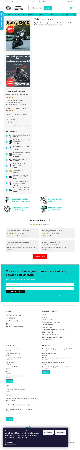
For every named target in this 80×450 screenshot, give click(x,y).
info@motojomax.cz (14, 315)
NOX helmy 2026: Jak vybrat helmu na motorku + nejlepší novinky (21, 399)
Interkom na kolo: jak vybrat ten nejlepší (18, 405)
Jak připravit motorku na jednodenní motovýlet (56, 358)
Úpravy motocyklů (47, 332)
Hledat (47, 8)
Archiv (9, 381)
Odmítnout (48, 432)
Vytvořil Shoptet (70, 442)
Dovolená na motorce (12, 394)
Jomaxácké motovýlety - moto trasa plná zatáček (57, 349)
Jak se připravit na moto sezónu (15, 414)
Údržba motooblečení (12, 367)
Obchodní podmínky (48, 324)
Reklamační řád (47, 327)
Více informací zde (20, 437)
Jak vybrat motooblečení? (13, 358)
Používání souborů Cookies (50, 334)
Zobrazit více (40, 256)
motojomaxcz (12, 324)
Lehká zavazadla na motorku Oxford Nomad (19, 409)
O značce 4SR (10, 371)
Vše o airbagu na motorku (14, 376)
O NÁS (33, 1)
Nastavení (10, 442)
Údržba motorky (10, 362)
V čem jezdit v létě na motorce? (15, 389)
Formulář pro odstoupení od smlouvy (53, 329)
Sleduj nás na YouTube (15, 326)
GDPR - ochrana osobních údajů (52, 337)
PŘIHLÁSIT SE (16, 292)
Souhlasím (60, 432)
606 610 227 (12, 318)
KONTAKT (42, 1)
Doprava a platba (47, 319)
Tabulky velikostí (47, 339)
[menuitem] (12, 14)
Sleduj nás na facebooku (16, 321)
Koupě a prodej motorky (13, 349)
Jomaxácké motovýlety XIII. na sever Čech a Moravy (58, 367)
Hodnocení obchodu (40, 220)
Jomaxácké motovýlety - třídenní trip (53, 362)
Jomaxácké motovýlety (13, 353)
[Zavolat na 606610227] (8, 1)
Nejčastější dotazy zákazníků (51, 322)
